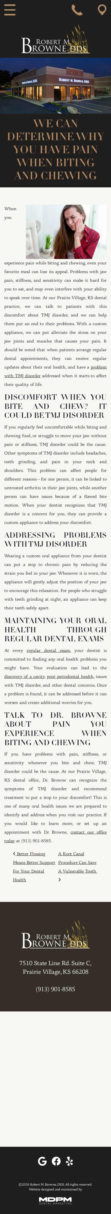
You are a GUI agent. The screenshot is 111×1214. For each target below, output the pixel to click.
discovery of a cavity (24, 677)
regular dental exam (48, 651)
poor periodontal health (70, 677)
